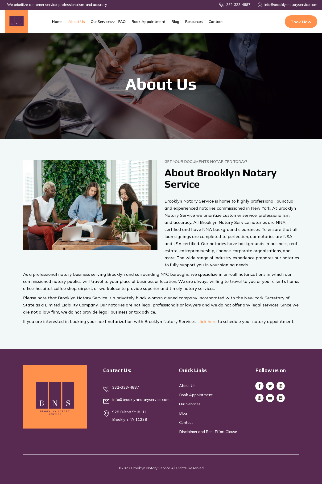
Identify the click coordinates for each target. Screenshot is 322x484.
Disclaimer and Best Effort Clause (208, 431)
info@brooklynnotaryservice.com (290, 4)
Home (57, 21)
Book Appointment (148, 21)
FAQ (122, 21)
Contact (216, 21)
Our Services (101, 21)
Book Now (301, 22)
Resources (194, 21)
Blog (175, 21)
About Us (76, 21)
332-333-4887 (238, 4)
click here (207, 321)
